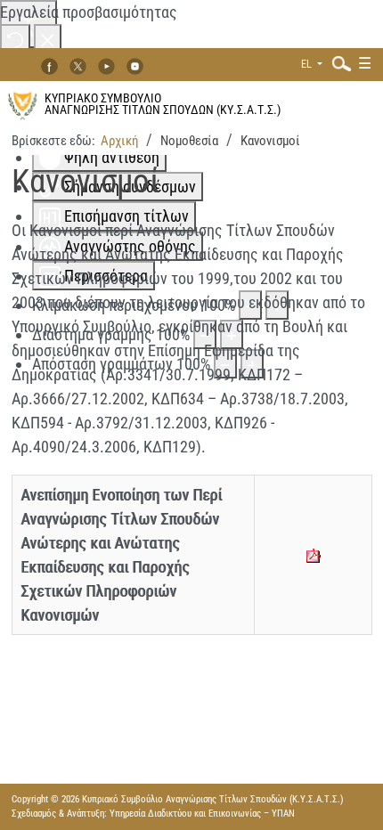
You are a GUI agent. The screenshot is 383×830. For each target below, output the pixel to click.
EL (307, 64)
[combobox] (337, 62)
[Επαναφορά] (15, 38)
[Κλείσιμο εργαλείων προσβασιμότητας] (47, 38)
